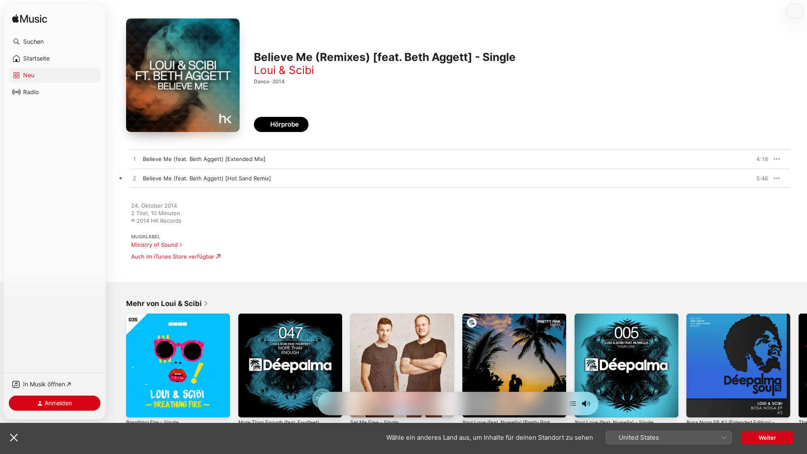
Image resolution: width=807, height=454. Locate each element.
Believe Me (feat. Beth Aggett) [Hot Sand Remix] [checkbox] (207, 178)
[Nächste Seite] (798, 365)
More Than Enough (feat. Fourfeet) (284, 317)
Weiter (767, 437)
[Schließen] (14, 437)
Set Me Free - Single (377, 317)
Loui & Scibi (284, 70)
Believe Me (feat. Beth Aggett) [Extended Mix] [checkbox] (204, 159)
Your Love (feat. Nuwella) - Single (619, 317)
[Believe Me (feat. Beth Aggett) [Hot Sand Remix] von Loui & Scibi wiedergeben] (134, 178)
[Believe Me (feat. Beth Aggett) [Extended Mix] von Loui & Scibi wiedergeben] (134, 159)
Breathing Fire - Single (155, 317)
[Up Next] (573, 403)
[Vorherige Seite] (118, 365)
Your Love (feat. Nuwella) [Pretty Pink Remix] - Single (512, 320)
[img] (29, 19)
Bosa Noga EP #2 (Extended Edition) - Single (736, 320)
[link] (167, 303)
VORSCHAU (756, 158)
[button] (54, 41)
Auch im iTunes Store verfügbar (172, 256)
